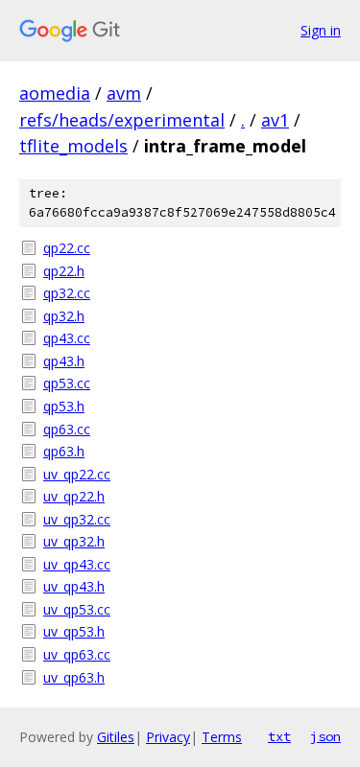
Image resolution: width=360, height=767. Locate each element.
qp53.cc (66, 383)
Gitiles (115, 737)
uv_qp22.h (74, 496)
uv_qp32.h (74, 541)
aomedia (54, 93)
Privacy (168, 737)
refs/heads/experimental (122, 119)
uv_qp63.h (74, 677)
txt (279, 736)
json (325, 736)
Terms (222, 737)
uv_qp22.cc (76, 474)
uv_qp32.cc (76, 519)
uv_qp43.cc (76, 564)
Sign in (320, 30)
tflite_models (73, 145)
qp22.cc (66, 248)
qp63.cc (66, 429)
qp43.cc (66, 338)
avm (124, 93)
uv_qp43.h (74, 586)
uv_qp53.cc (76, 609)
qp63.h (63, 451)
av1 (275, 119)
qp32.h (63, 316)
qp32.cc (66, 293)
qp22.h (63, 271)
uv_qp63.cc (76, 654)
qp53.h (63, 406)
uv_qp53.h (74, 631)
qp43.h (63, 361)
